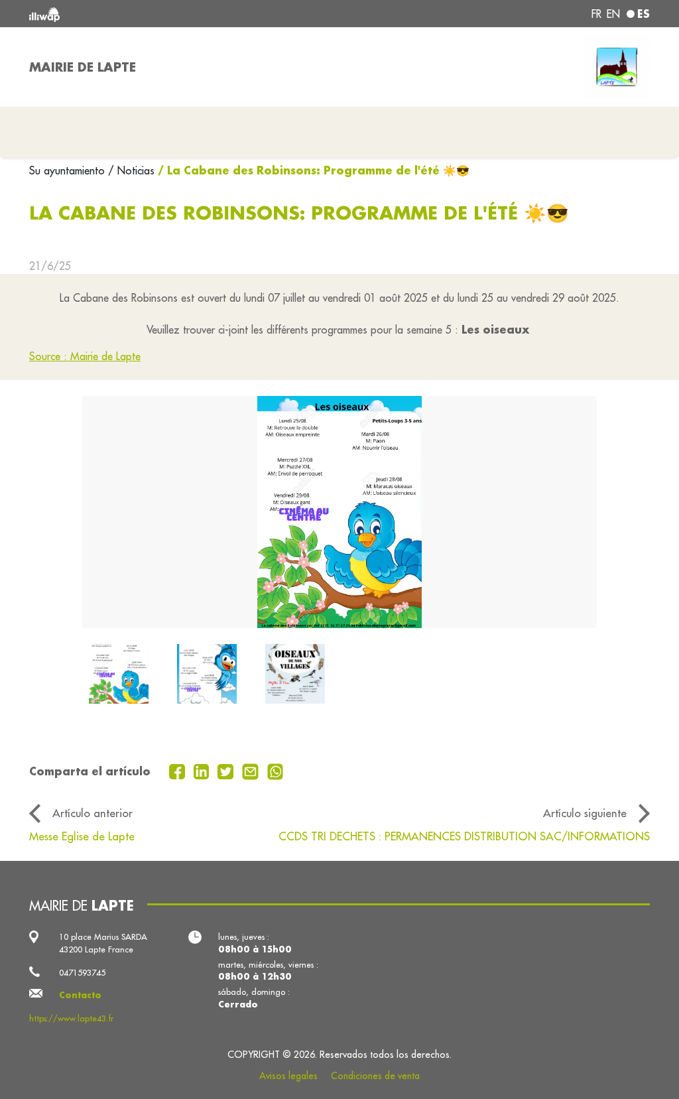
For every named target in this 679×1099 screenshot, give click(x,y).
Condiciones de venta (375, 1076)
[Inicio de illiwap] (153, 13)
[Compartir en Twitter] (227, 770)
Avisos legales (288, 1076)
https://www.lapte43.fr (71, 1018)
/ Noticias (131, 170)
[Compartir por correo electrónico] (252, 770)
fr (596, 14)
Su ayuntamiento (68, 170)
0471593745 (82, 972)
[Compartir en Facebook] (178, 770)
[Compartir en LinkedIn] (203, 770)
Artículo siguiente (585, 813)
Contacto (80, 995)
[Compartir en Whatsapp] (275, 770)
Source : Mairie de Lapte (85, 356)
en (613, 14)
